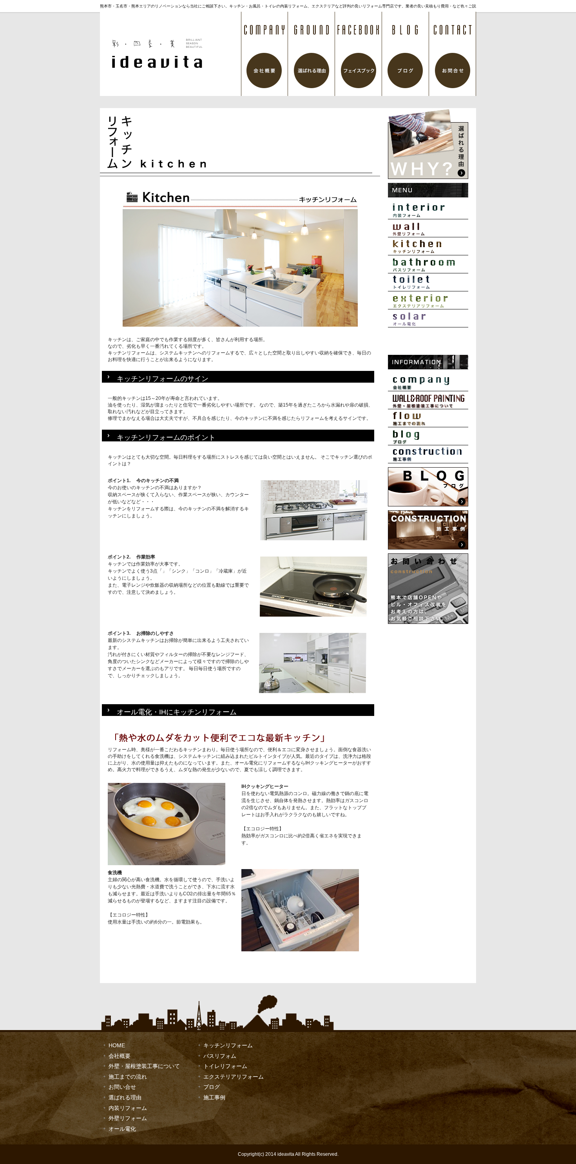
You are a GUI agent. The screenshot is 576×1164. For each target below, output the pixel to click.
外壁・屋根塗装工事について (428, 400)
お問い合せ (122, 1087)
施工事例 (428, 454)
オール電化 (428, 318)
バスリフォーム (428, 264)
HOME (117, 1045)
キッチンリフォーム (428, 246)
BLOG (405, 54)
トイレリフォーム (428, 282)
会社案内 (428, 382)
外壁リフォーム (428, 228)
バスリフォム (219, 1056)
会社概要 (264, 54)
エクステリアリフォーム (428, 300)
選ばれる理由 (311, 54)
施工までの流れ (428, 418)
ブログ (428, 436)
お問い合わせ (452, 54)
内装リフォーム (428, 210)
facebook (358, 54)
